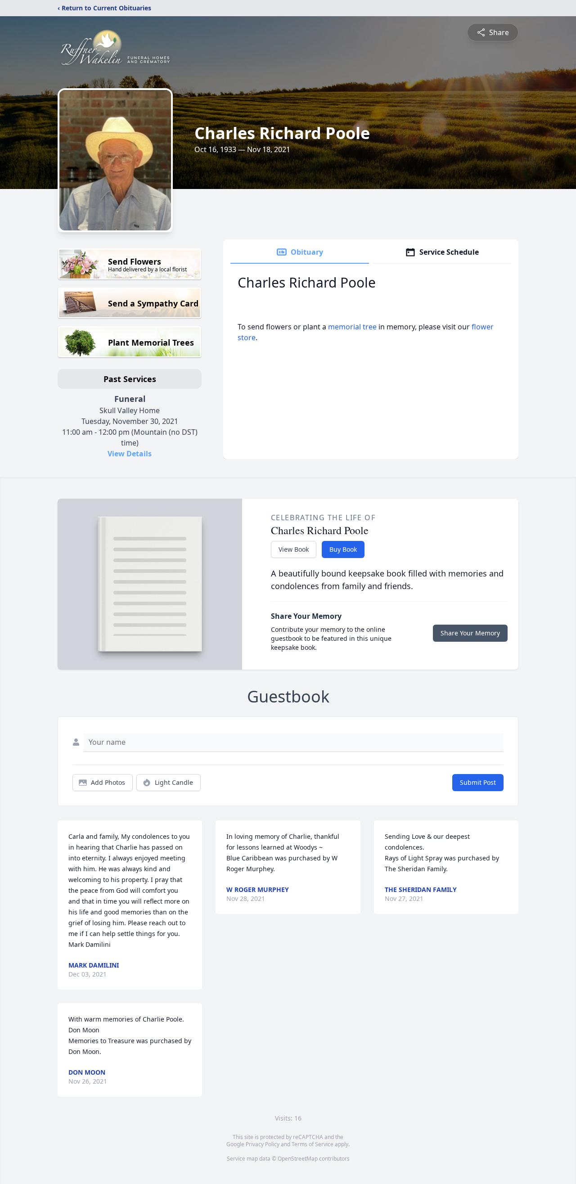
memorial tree (352, 327)
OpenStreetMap (298, 1158)
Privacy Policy (262, 1144)
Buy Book (343, 549)
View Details (130, 454)
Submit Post (478, 782)
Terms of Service (312, 1144)
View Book (294, 549)
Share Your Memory (470, 633)
